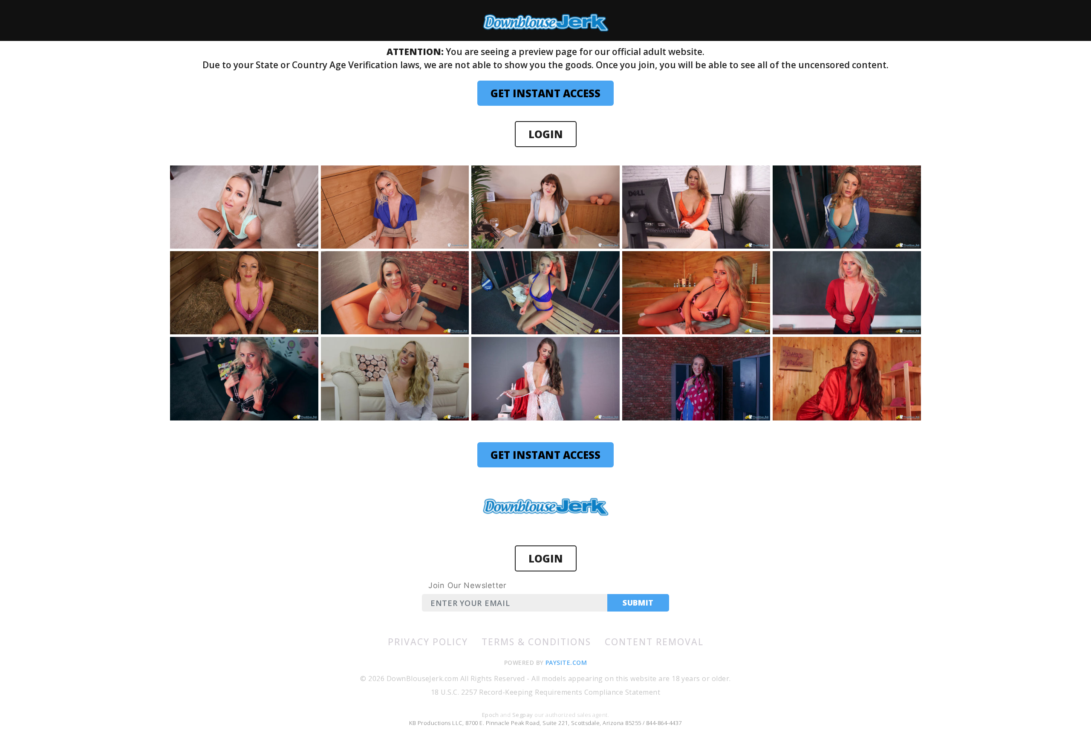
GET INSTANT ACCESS (545, 93)
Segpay (523, 715)
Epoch (491, 715)
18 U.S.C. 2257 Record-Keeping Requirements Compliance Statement (545, 692)
